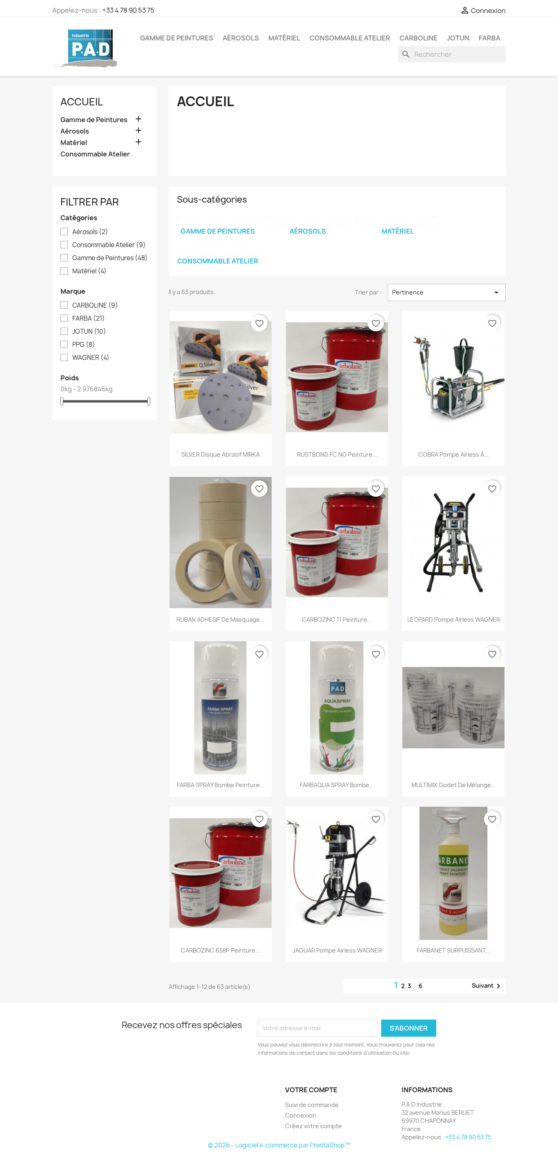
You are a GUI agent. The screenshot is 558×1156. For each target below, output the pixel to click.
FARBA (489, 37)
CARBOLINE (418, 37)
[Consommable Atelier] (218, 250)
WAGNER (90, 358)
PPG (83, 345)
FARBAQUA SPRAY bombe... (337, 785)
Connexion (300, 1115)
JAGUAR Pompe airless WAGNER (337, 950)
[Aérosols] (307, 220)
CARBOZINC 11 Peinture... (337, 619)
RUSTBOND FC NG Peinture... (337, 454)
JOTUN (458, 37)
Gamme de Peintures (176, 37)
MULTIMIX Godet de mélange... (453, 785)
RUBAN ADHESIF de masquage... (220, 619)
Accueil (81, 102)
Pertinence (446, 292)
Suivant (487, 986)
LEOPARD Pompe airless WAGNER (453, 619)
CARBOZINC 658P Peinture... (220, 950)
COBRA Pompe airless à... (453, 454)
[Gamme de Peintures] (218, 220)
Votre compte (311, 1089)
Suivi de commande (312, 1105)
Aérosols (241, 37)
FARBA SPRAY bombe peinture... (221, 785)
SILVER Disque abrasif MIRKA (220, 454)
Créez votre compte (313, 1126)
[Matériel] (397, 220)
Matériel (284, 37)
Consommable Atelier (350, 37)
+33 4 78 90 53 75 (128, 10)
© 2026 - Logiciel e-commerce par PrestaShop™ (279, 1145)
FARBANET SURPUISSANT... (454, 950)
